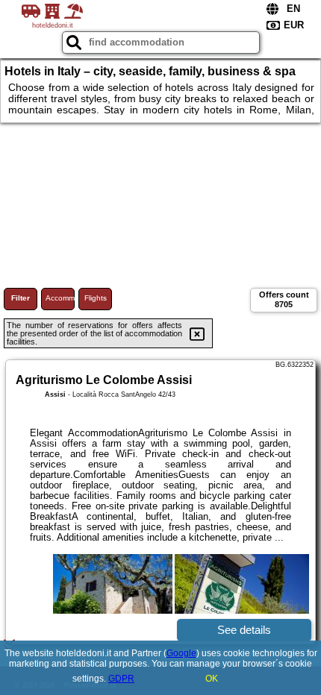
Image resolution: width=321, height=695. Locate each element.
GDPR (121, 678)
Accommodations (60, 298)
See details (244, 629)
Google (181, 653)
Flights (95, 298)
